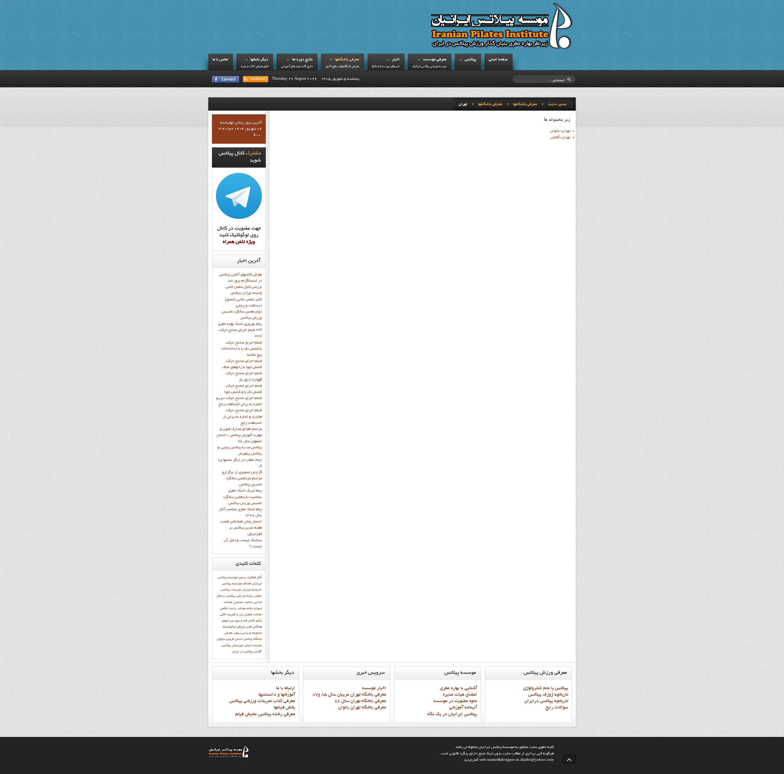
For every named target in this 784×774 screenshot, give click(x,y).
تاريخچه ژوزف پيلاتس (548, 694)
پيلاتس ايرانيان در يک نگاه (452, 714)
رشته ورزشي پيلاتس (239, 596)
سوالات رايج (556, 707)
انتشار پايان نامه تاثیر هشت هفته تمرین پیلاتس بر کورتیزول (241, 528)
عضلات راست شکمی (233, 608)
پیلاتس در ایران (242, 652)
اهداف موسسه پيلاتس (236, 584)
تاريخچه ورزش (252, 590)
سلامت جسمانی (243, 602)
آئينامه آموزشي (463, 707)
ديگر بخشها (259, 60)
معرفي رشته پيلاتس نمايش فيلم (265, 714)
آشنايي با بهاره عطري (458, 688)
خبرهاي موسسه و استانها (386, 66)
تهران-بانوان (560, 131)
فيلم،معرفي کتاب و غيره (254, 66)
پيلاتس (470, 60)
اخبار (396, 60)
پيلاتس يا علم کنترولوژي (545, 688)
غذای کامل (255, 621)
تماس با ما (220, 60)
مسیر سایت (557, 104)
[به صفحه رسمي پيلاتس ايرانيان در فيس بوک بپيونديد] (225, 79)
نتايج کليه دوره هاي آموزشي (297, 66)
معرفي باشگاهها (347, 60)
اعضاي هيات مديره (460, 694)
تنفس (258, 596)
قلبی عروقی (244, 627)
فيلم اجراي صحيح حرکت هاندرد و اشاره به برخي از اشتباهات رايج (242, 417)
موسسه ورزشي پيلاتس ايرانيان (429, 66)
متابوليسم (229, 627)
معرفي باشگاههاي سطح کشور (342, 66)
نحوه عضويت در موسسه (455, 701)
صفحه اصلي (498, 60)
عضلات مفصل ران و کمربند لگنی (241, 615)
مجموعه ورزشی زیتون (247, 633)
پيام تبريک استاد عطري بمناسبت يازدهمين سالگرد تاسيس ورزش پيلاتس (242, 497)
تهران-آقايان (560, 137)
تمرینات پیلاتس (231, 590)
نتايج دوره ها (302, 60)
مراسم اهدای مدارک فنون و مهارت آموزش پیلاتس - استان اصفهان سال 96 (239, 435)
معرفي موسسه (435, 60)
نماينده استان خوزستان (247, 645)
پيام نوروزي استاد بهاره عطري (240, 324)
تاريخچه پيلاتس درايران (546, 701)
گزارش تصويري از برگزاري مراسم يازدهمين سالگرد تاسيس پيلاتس (242, 479)
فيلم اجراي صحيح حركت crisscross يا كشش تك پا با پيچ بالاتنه (241, 349)
